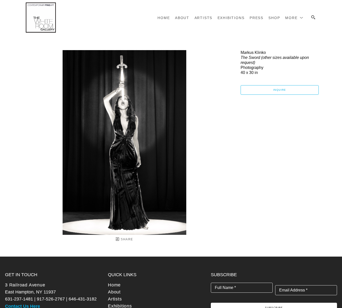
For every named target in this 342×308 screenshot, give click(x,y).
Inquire (279, 89)
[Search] (313, 17)
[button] (294, 18)
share (126, 239)
